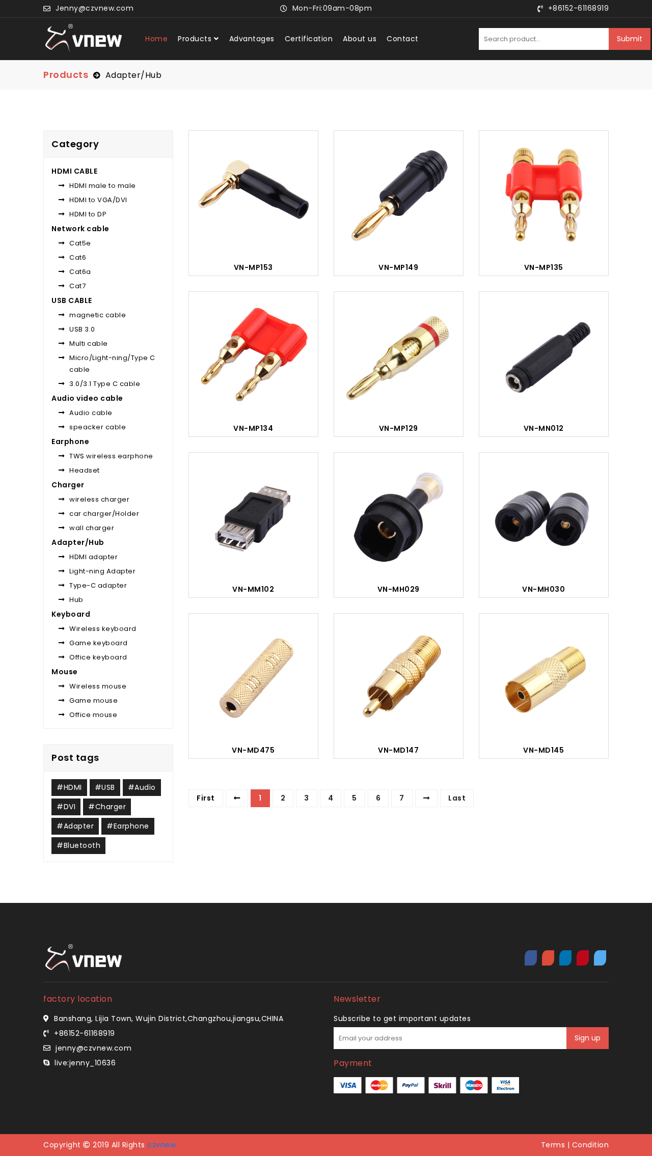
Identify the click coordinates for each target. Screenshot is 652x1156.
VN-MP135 (543, 267)
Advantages (252, 39)
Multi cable (88, 343)
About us (359, 39)
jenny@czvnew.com (93, 1048)
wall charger (91, 528)
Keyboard (70, 614)
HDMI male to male (102, 185)
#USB (105, 787)
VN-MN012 (544, 428)
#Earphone (127, 826)
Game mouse (93, 700)
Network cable (80, 229)
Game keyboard (98, 643)
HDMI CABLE (74, 171)
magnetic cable (97, 315)
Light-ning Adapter (102, 571)
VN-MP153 (253, 267)
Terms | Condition (575, 1145)
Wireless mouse (97, 686)
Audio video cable (87, 398)
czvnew (161, 1145)
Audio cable (91, 413)
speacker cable (97, 427)
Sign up (588, 1038)
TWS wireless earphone (111, 456)
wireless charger (99, 499)
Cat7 (77, 286)
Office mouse (93, 715)
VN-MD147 (398, 750)
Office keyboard (98, 657)
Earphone (70, 441)
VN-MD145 (543, 750)
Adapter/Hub (133, 75)
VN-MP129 (398, 428)
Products (194, 39)
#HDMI (69, 787)
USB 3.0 (82, 329)
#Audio (142, 787)
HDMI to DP (87, 214)
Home (156, 39)
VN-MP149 (398, 267)
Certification (309, 39)
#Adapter (75, 826)
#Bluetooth (78, 845)
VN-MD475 (253, 750)
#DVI (66, 807)
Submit (629, 39)
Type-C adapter (98, 585)
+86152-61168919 (84, 1033)
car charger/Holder (104, 513)
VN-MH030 (543, 589)
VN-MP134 (253, 428)
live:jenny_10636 (85, 1062)
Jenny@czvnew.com (94, 8)
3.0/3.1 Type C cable (104, 384)
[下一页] (426, 798)
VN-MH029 (398, 589)
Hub (76, 599)
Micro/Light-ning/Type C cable (112, 363)
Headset (84, 470)
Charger (68, 485)
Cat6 (77, 257)
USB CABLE (71, 300)
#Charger (107, 807)
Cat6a (80, 272)
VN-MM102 (253, 589)
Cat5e (80, 243)
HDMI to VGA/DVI (98, 200)
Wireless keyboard (103, 629)
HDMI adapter (93, 557)
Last (457, 798)
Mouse (64, 672)
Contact (403, 39)
